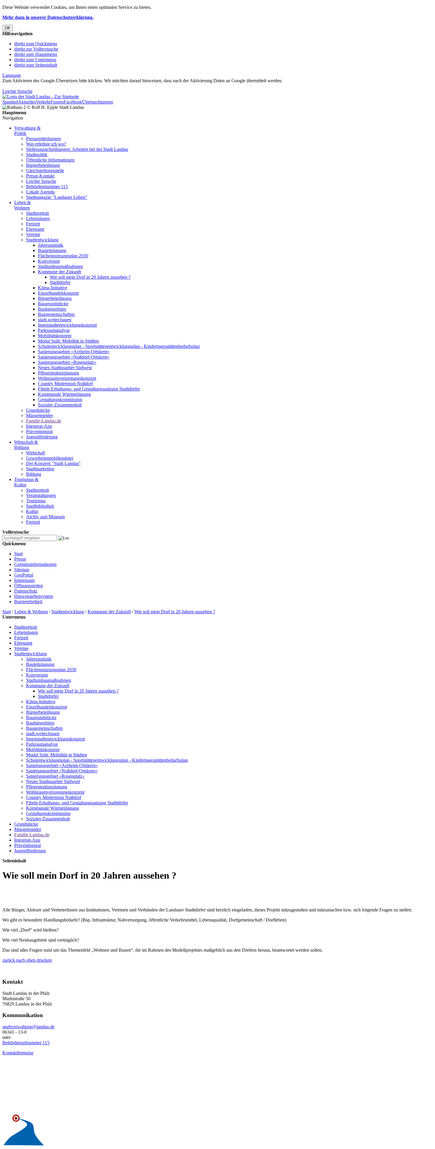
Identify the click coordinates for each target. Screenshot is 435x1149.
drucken (44, 960)
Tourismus (36, 500)
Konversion (49, 261)
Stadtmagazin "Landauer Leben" (56, 197)
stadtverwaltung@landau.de (28, 1026)
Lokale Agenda (40, 191)
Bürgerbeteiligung (43, 165)
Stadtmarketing (40, 468)
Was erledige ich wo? (46, 143)
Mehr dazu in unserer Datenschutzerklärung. (48, 17)
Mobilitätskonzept (54, 335)
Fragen (57, 101)
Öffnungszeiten (28, 585)
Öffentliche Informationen (50, 159)
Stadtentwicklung (42, 239)
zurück (8, 960)
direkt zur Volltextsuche (36, 48)
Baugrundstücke (53, 303)
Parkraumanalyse (54, 330)
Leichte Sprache (17, 91)
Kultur (32, 511)
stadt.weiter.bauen (54, 319)
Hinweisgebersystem (33, 596)
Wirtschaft (35, 452)
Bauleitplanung (52, 250)
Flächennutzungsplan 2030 (63, 255)
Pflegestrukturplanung (58, 372)
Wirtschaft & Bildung (26, 445)
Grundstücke (38, 410)
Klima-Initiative (52, 287)
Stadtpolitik (36, 154)
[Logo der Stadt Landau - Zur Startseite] (40, 96)
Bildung (33, 474)
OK (7, 28)
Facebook (73, 101)
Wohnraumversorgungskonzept (67, 378)
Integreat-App (39, 426)
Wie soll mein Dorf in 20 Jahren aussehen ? (90, 277)
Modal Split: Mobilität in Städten (68, 340)
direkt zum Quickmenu (35, 43)
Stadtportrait (37, 213)
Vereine (33, 234)
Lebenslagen (38, 218)
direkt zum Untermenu (35, 59)
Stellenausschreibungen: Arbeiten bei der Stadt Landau (77, 149)
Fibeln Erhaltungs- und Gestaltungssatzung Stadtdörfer (89, 388)
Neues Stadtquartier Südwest (65, 367)
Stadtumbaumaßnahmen (60, 266)
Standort (10, 101)
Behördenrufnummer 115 (25, 1042)
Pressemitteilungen (43, 138)
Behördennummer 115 (47, 186)
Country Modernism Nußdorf (65, 383)
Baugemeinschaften (56, 314)
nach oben (25, 960)
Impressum (24, 580)
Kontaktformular (17, 1052)
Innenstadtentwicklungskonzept (67, 324)
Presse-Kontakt (40, 175)
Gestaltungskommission (60, 399)
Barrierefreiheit (28, 601)
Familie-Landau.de (43, 420)
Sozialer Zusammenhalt (60, 404)
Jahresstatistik (50, 245)
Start (18, 553)
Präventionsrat (39, 431)
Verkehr (43, 101)
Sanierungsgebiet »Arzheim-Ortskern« (74, 351)
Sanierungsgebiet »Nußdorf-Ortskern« (73, 356)
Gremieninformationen (35, 564)
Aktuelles (27, 101)
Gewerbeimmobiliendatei (49, 458)
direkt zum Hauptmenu (35, 54)
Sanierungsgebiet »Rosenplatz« (67, 362)
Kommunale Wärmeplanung (64, 394)
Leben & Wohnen (22, 205)
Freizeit (33, 223)
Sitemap (21, 569)
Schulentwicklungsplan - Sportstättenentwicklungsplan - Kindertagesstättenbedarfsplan (119, 346)
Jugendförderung (42, 436)
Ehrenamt (35, 229)
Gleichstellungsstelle (45, 170)
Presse (20, 558)
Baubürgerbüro (52, 309)
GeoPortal (23, 574)
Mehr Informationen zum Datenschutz (37, 85)
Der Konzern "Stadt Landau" (53, 463)
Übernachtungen (97, 101)
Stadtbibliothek (40, 506)
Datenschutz (25, 590)
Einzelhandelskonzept (58, 293)
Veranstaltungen (41, 495)
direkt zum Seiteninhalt (35, 64)
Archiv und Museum (45, 516)
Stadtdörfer (60, 282)
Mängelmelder (39, 415)
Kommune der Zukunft (59, 271)
